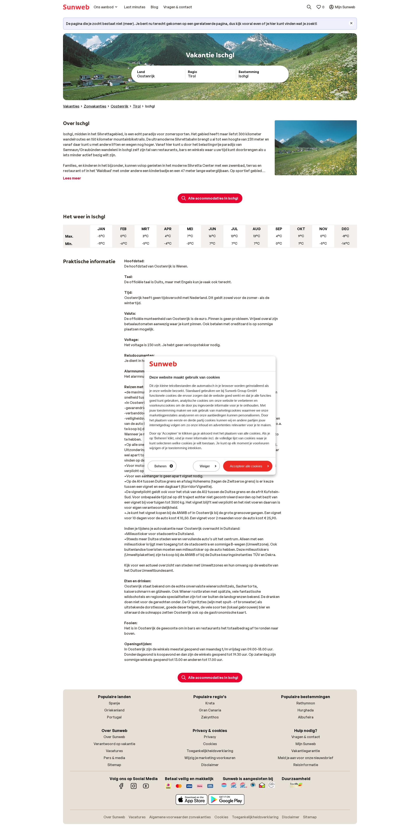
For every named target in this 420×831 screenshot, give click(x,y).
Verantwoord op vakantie (114, 744)
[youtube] (145, 788)
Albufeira (305, 717)
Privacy (210, 737)
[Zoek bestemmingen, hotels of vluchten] (309, 7)
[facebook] (121, 788)
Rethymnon (305, 703)
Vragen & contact (305, 737)
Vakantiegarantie (305, 751)
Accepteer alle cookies (246, 466)
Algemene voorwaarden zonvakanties (180, 817)
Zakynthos (210, 717)
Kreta (210, 703)
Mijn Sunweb (306, 744)
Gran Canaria (210, 710)
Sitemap (114, 765)
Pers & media (114, 758)
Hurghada (306, 710)
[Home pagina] (76, 7)
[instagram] (133, 788)
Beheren (160, 466)
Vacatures (114, 751)
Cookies (210, 744)
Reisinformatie (305, 765)
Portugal (114, 717)
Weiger (205, 466)
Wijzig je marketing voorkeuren (209, 758)
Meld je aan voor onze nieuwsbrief (305, 758)
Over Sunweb (114, 737)
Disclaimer (210, 765)
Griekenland (114, 710)
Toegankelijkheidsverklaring (210, 751)
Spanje (114, 703)
